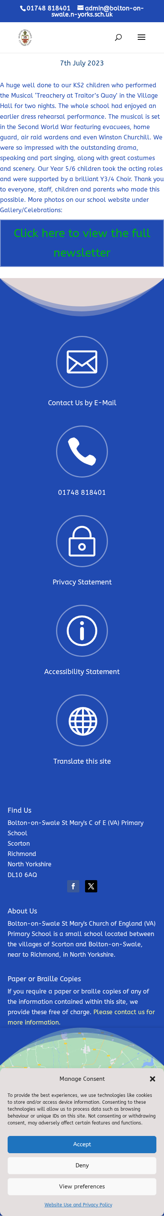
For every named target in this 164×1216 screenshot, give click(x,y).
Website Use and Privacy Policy (78, 1205)
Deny (82, 1165)
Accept (82, 1144)
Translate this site (82, 761)
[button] (152, 1079)
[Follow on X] (91, 886)
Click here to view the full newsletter (82, 243)
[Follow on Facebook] (73, 886)
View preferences (82, 1186)
